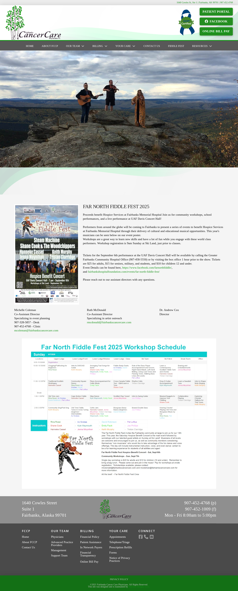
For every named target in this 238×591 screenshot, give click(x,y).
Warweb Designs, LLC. (139, 586)
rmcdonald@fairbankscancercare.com (109, 322)
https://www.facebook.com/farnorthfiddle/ (147, 267)
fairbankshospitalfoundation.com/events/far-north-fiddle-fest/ (124, 271)
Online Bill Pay (89, 561)
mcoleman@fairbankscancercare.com (36, 330)
